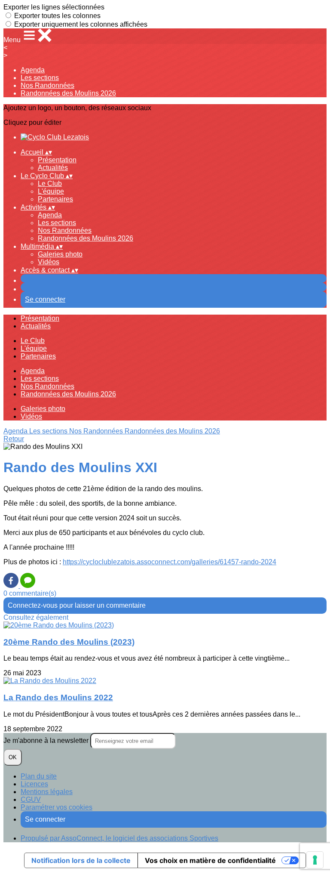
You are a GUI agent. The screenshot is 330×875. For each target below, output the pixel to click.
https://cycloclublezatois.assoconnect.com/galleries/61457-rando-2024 (169, 562)
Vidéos (48, 262)
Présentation (57, 160)
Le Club (50, 183)
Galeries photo (60, 254)
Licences (34, 784)
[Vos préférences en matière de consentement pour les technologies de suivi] (315, 860)
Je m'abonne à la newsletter (46, 740)
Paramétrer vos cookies (56, 807)
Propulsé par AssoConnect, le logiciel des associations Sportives (119, 838)
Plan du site (39, 776)
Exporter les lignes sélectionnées (53, 7)
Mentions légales (47, 791)
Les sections (40, 77)
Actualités (53, 167)
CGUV (31, 799)
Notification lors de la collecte (81, 860)
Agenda (33, 70)
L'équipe (51, 191)
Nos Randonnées (47, 85)
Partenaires (55, 199)
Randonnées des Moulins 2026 (68, 93)
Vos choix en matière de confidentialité (210, 860)
